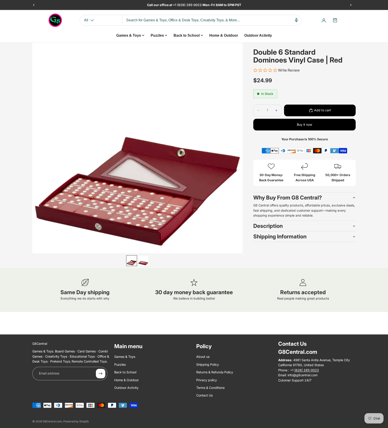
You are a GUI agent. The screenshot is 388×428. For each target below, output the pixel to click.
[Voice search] (296, 20)
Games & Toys (124, 357)
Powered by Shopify (76, 421)
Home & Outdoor (126, 380)
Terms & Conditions (210, 388)
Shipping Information (279, 236)
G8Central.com (52, 421)
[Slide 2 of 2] (143, 261)
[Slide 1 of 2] (132, 261)
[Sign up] (100, 373)
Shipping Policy (207, 364)
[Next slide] (351, 5)
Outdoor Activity (126, 388)
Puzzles (120, 364)
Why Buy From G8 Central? (287, 197)
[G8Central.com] (55, 20)
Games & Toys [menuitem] (128, 35)
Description (268, 226)
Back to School (125, 372)
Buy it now (304, 124)
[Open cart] (335, 20)
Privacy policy (206, 380)
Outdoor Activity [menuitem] (258, 35)
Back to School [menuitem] (187, 35)
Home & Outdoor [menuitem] (223, 35)
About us (202, 357)
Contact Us (204, 395)
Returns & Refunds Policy (214, 372)
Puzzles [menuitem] (157, 35)
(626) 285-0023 (190, 5)
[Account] (323, 20)
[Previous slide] (34, 5)
